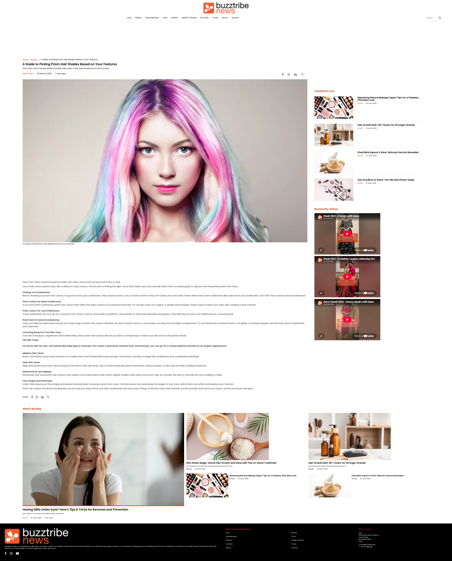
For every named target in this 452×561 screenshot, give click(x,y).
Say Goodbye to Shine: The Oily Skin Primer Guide (386, 179)
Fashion (174, 17)
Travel (215, 17)
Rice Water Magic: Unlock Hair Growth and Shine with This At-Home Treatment (231, 462)
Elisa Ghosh (28, 73)
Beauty (138, 17)
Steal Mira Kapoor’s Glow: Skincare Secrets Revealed (388, 152)
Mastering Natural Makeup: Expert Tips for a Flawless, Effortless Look (388, 99)
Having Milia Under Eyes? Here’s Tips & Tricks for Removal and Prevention (75, 509)
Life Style (204, 17)
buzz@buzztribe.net (367, 545)
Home (25, 59)
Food (165, 17)
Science (235, 17)
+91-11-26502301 (366, 547)
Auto (129, 17)
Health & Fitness (189, 17)
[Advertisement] (93, 35)
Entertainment (152, 17)
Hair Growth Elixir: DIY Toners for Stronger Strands (386, 125)
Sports (225, 17)
